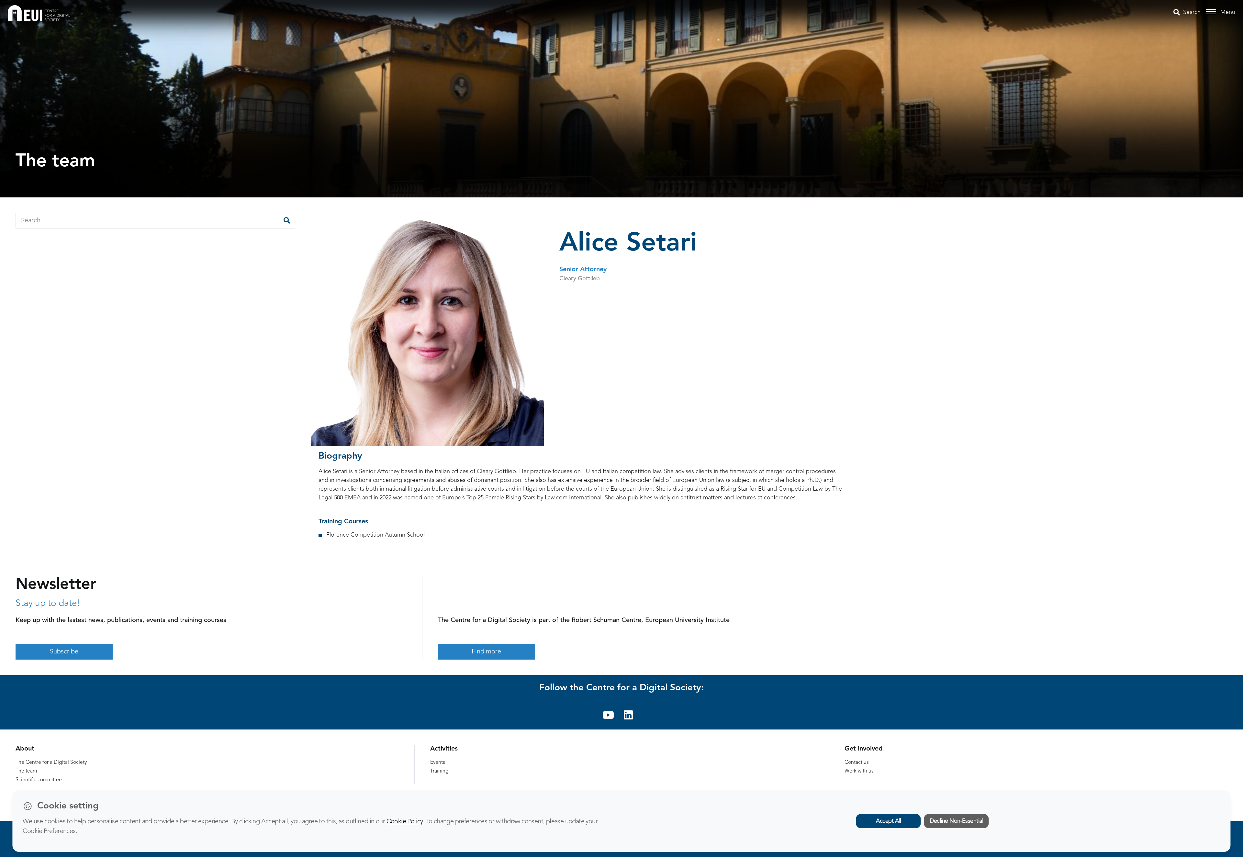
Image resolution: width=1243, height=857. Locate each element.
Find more (486, 652)
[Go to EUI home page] (39, 13)
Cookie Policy (404, 821)
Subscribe (64, 652)
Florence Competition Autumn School (375, 535)
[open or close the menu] (1212, 12)
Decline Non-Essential (956, 821)
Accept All (888, 821)
